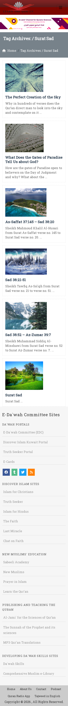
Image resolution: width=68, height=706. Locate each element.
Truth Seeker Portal (18, 452)
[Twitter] (22, 472)
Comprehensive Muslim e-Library (28, 673)
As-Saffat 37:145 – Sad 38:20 (29, 221)
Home (11, 689)
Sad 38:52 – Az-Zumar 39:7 (28, 334)
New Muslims (13, 572)
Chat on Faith (13, 541)
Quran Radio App (19, 696)
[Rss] (31, 472)
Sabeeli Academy (16, 562)
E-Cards (9, 462)
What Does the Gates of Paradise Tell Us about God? (34, 159)
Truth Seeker (13, 502)
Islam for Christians (18, 492)
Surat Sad (13, 395)
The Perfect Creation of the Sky (33, 97)
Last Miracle (12, 531)
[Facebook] (6, 472)
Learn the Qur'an (15, 591)
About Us (26, 689)
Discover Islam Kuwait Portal (25, 442)
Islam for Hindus (16, 511)
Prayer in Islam (15, 582)
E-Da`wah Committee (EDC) (23, 432)
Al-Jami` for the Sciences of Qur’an (29, 617)
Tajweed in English (47, 696)
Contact (41, 689)
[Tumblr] (14, 472)
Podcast (56, 689)
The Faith (10, 521)
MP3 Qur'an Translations (21, 642)
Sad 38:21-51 (15, 279)
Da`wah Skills (13, 664)
